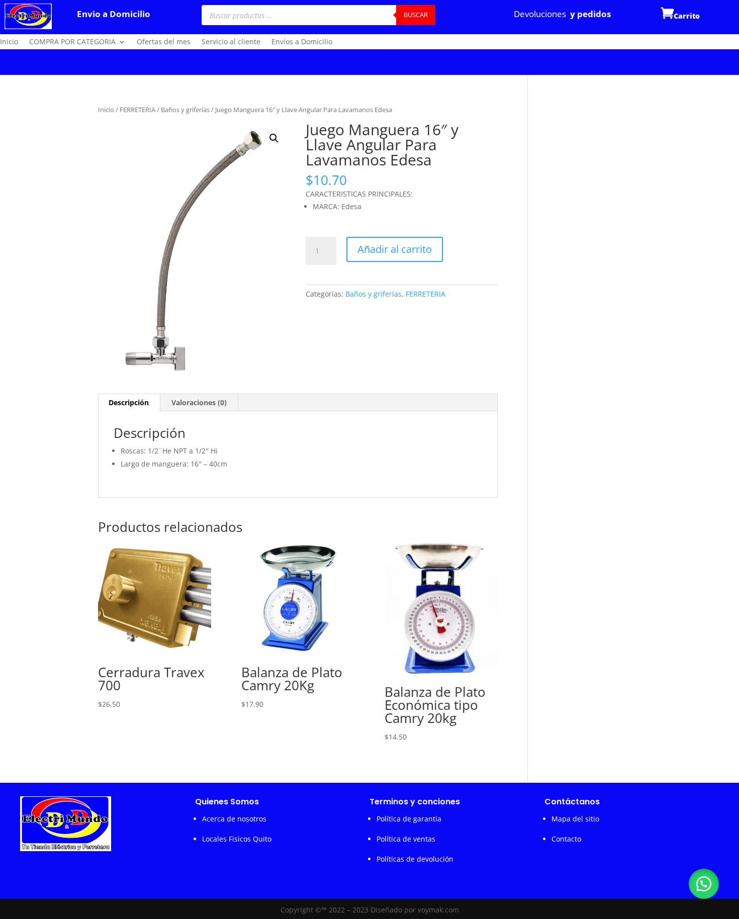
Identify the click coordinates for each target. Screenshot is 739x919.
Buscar (416, 14)
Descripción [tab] (129, 402)
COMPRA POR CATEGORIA (72, 42)
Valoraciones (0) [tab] (199, 402)
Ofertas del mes (164, 42)
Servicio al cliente (231, 42)
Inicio (9, 42)
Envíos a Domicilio (301, 42)
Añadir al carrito (394, 249)
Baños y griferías (185, 109)
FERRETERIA (137, 109)
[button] (274, 138)
